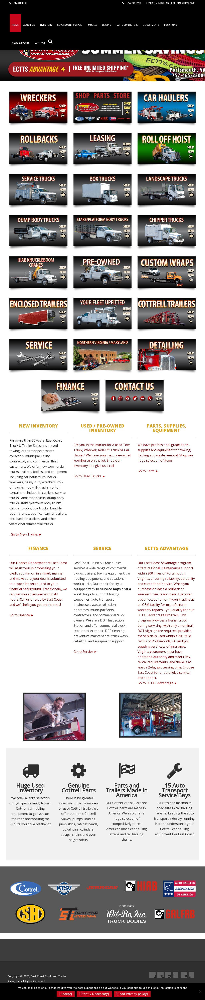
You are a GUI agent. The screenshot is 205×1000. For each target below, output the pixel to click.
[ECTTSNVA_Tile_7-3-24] (102, 354)
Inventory (46, 24)
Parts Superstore (127, 24)
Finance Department (31, 563)
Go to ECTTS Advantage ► (157, 683)
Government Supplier (70, 24)
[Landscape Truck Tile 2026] (167, 189)
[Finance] (70, 395)
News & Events (21, 42)
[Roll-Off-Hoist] (167, 148)
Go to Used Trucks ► (89, 476)
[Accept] (65, 994)
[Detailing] (167, 354)
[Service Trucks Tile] (38, 189)
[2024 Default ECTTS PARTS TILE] (102, 107)
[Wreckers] (38, 107)
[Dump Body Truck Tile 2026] (38, 230)
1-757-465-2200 (133, 3)
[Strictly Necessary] (94, 994)
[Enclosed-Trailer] (38, 313)
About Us (29, 24)
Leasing (106, 24)
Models (92, 24)
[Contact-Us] (135, 395)
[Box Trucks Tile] (102, 189)
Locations (170, 24)
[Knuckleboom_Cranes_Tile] (38, 272)
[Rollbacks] (38, 148)
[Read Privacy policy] (132, 994)
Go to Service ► (85, 651)
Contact (39, 42)
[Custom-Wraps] (167, 272)
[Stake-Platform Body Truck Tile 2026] (102, 230)
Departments (151, 24)
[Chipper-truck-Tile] (167, 230)
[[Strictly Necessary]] (200, 991)
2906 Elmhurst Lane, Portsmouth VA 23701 (172, 3)
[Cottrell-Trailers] (167, 313)
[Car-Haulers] (167, 107)
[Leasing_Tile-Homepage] (102, 148)
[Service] (38, 354)
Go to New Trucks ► (26, 534)
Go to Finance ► (21, 615)
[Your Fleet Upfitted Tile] (102, 313)
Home (15, 24)
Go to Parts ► (148, 471)
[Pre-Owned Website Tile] (102, 272)
